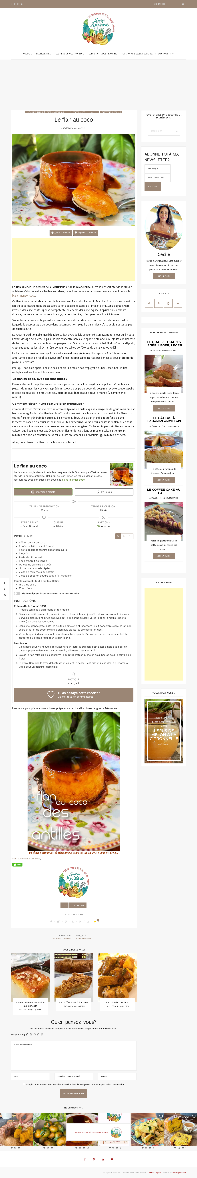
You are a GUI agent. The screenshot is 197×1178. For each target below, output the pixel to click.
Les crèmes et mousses (76, 112)
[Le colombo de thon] (73, 977)
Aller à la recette (62, 233)
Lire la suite (164, 276)
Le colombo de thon (74, 1002)
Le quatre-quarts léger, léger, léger (163, 343)
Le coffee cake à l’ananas (30, 1002)
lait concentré (78, 905)
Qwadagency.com (179, 1173)
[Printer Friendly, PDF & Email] (17, 864)
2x (124, 536)
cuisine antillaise (26, 858)
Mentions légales (154, 1173)
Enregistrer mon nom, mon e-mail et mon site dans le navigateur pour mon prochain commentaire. (75, 1084)
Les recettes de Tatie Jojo (111, 112)
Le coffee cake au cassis (164, 491)
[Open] (16, 1129)
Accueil (27, 54)
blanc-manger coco (23, 295)
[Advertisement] (98, 87)
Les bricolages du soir (55, 112)
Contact (163, 54)
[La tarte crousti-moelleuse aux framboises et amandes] (117, 977)
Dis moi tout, (65, 696)
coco (37, 858)
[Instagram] (29, 1142)
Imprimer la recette (86, 233)
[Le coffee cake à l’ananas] (30, 977)
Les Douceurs (93, 112)
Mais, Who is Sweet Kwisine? (137, 54)
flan (14, 858)
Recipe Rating (18, 1034)
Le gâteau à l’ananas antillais (164, 419)
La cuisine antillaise (35, 112)
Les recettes (43, 54)
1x (118, 536)
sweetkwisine (16, 1127)
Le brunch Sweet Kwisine (102, 54)
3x (130, 536)
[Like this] (95, 921)
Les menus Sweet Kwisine (70, 54)
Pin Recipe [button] (106, 492)
